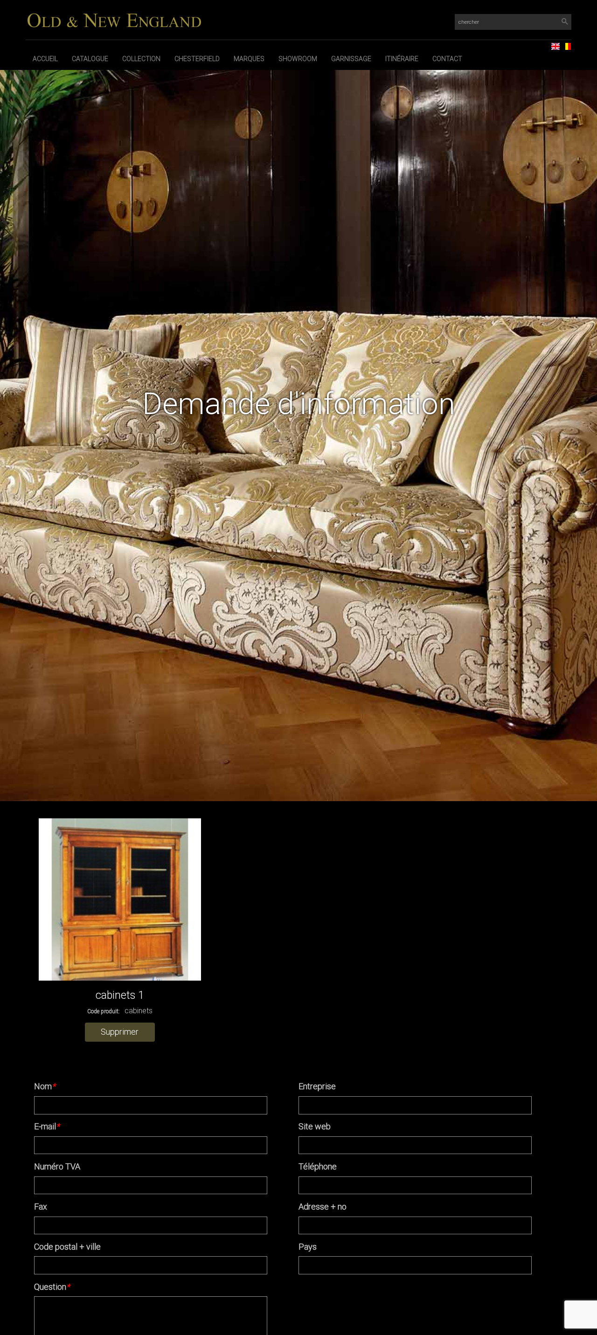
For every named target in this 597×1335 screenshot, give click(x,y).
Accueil (45, 58)
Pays (307, 1247)
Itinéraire (401, 58)
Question (52, 1287)
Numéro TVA (57, 1166)
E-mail (47, 1126)
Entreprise (317, 1086)
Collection (141, 58)
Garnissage (351, 58)
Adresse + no (322, 1206)
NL (562, 43)
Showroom (297, 58)
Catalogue (90, 58)
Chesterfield (197, 58)
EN (551, 43)
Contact (447, 58)
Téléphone (317, 1166)
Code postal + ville (67, 1247)
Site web (314, 1126)
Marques (249, 58)
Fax (40, 1206)
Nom (45, 1086)
